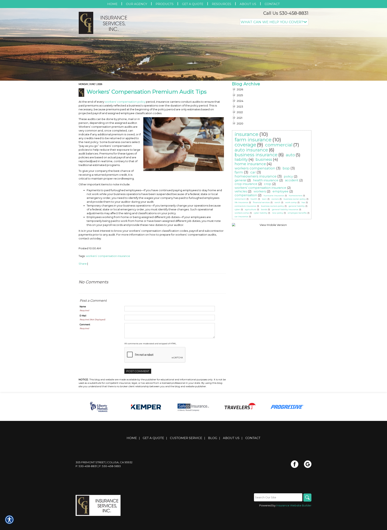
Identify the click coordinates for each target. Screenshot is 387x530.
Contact (252, 438)
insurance (246, 134)
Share (83, 263)
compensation (246, 195)
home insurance (250, 164)
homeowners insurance (256, 176)
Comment (85, 324)
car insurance (241, 216)
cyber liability (260, 213)
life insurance (241, 202)
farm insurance (253, 140)
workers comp (242, 213)
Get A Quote (153, 438)
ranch (277, 202)
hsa (303, 202)
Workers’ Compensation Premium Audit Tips (147, 91)
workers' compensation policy (125, 101)
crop (267, 184)
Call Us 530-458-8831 (285, 13)
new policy (277, 213)
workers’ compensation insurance (108, 256)
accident (291, 180)
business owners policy (272, 206)
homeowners (295, 195)
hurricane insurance (274, 195)
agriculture (250, 209)
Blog (212, 438)
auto (290, 154)
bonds (264, 209)
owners (275, 199)
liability (241, 159)
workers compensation (255, 168)
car (253, 172)
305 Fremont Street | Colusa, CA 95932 (104, 462)
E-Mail (83, 315)
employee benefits (297, 213)
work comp (291, 202)
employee (280, 191)
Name (83, 306)
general (240, 180)
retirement (240, 199)
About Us (231, 438)
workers (260, 191)
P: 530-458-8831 (86, 466)
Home (132, 438)
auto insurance (251, 150)
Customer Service (186, 438)
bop (286, 168)
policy (288, 176)
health (254, 199)
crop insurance (246, 184)
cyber (237, 209)
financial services (261, 202)
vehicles (241, 191)
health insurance (265, 180)
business (264, 159)
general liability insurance (285, 209)
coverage (245, 145)
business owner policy (295, 199)
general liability (297, 206)
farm (239, 172)
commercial (278, 145)
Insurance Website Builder (293, 505)
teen (264, 199)
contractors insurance (245, 206)
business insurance (256, 155)
